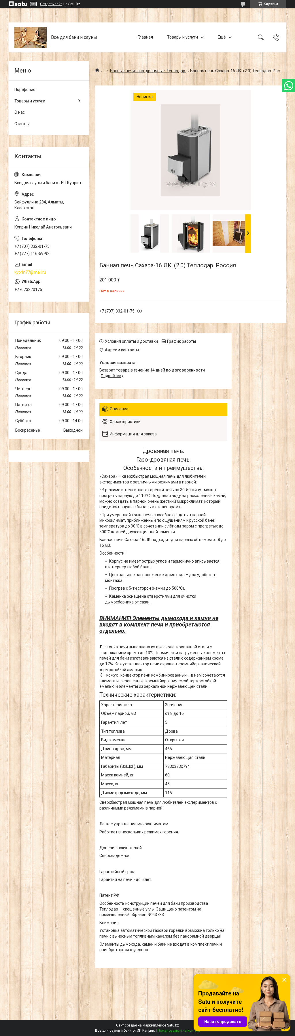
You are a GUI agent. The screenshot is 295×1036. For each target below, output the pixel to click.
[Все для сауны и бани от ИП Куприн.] (30, 37)
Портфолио (24, 89)
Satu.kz (173, 1025)
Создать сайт (51, 4)
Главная (145, 37)
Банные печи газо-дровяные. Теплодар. (148, 70)
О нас (19, 112)
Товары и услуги (182, 37)
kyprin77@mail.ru (30, 272)
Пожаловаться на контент (179, 1031)
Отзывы (21, 123)
